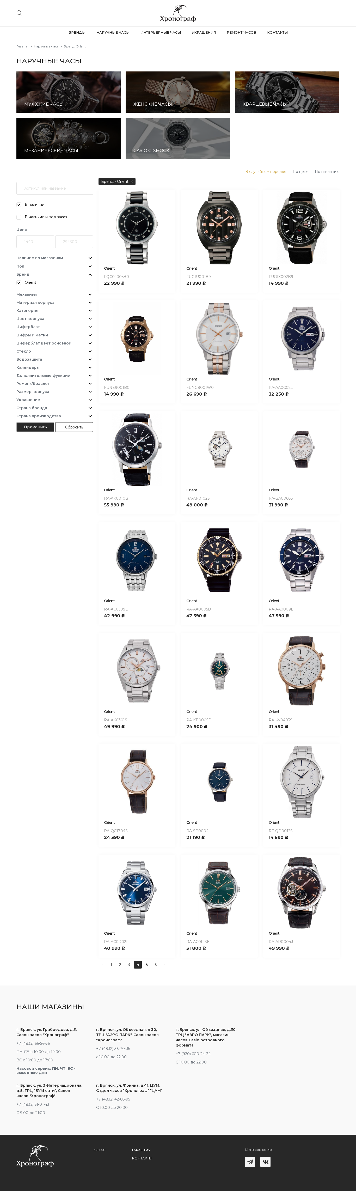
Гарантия (141, 1150)
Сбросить (74, 427)
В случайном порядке (265, 172)
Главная (22, 46)
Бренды (77, 32)
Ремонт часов (241, 32)
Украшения (204, 32)
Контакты (277, 32)
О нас (100, 1150)
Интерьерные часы (160, 32)
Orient (109, 268)
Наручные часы (113, 32)
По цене (301, 172)
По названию (327, 172)
